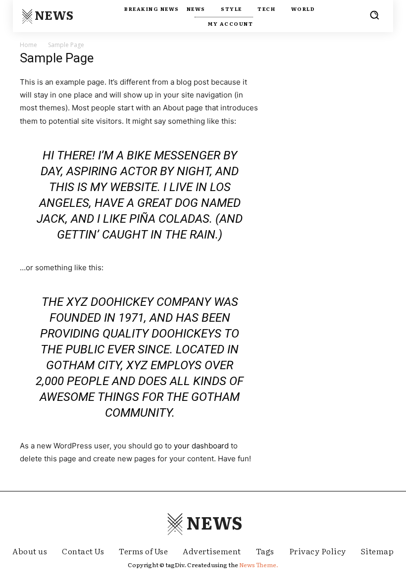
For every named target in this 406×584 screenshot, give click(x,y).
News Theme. (258, 564)
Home (28, 45)
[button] (374, 15)
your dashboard (201, 445)
